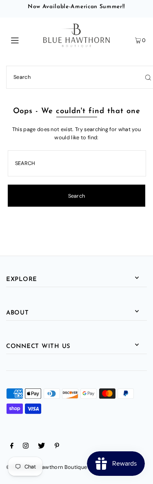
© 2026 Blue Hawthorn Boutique (46, 467)
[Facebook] (11, 447)
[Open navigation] (24, 40)
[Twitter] (41, 447)
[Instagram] (26, 447)
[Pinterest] (57, 447)
